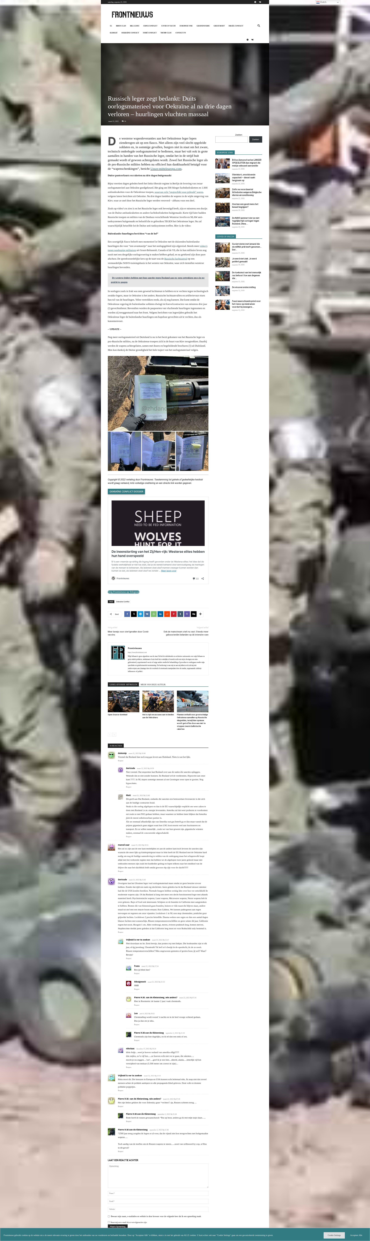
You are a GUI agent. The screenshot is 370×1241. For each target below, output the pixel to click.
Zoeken (238, 134)
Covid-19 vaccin (168, 26)
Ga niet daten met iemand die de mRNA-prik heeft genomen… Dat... (246, 247)
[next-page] (114, 735)
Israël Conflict (236, 26)
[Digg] (194, 614)
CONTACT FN (180, 33)
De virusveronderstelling (244, 287)
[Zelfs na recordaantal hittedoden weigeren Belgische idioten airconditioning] (222, 193)
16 (125, 121)
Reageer (120, 760)
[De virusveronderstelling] (222, 291)
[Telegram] (255, 2)
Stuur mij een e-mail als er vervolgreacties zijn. (129, 1222)
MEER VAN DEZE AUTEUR (153, 685)
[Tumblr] (180, 614)
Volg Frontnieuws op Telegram (123, 592)
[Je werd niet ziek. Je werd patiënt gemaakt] (222, 262)
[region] (185, 1234)
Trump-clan (166, 33)
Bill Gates (134, 26)
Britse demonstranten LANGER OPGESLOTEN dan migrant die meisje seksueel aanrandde (246, 163)
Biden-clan (121, 26)
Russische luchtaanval (175, 258)
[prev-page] (109, 735)
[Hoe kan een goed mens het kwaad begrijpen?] (222, 208)
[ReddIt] (167, 614)
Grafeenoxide (203, 26)
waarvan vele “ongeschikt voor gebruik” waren (179, 192)
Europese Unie (186, 26)
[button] (258, 26)
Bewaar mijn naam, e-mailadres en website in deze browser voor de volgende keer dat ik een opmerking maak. (156, 1216)
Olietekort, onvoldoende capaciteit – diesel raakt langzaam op (243, 178)
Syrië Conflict (150, 33)
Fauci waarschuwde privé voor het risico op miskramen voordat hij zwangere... (246, 304)
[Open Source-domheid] (123, 701)
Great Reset (219, 26)
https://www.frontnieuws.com (137, 652)
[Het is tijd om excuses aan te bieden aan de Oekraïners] (158, 701)
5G (111, 26)
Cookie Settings (334, 1235)
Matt (128, 795)
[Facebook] (127, 614)
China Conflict (150, 26)
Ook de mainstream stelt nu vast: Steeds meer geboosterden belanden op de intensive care (186, 633)
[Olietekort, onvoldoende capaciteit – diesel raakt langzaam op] (222, 178)
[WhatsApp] (154, 614)
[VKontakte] (260, 2)
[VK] (147, 614)
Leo (136, 1013)
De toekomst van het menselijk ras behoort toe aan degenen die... (246, 275)
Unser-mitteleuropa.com (166, 168)
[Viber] (187, 614)
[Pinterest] (174, 614)
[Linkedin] (160, 614)
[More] (200, 614)
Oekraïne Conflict (130, 33)
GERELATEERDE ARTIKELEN (123, 685)
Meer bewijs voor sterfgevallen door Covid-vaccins (128, 633)
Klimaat (113, 33)
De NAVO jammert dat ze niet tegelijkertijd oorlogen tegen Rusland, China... (245, 221)
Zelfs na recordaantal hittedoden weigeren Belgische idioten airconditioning (246, 192)
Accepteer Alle (356, 1235)
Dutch (323, 2)
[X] (134, 614)
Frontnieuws (135, 648)
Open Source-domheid (117, 715)
